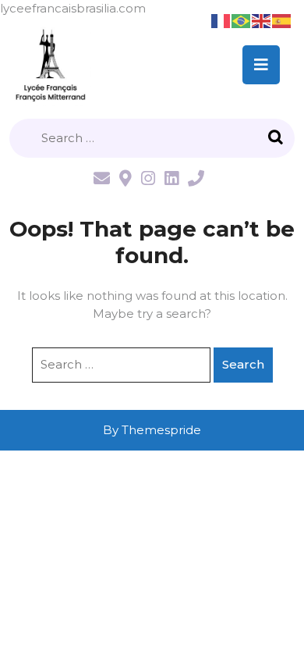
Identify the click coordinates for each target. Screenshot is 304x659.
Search (277, 138)
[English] (262, 19)
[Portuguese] (242, 19)
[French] (221, 19)
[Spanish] (282, 19)
